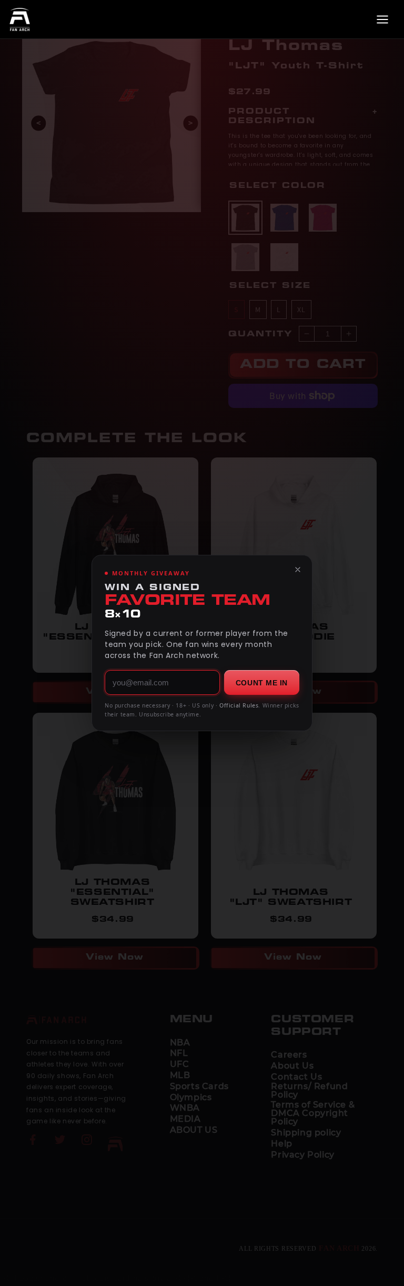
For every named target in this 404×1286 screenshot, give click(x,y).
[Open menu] (382, 19)
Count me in (262, 683)
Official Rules (238, 705)
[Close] (298, 570)
